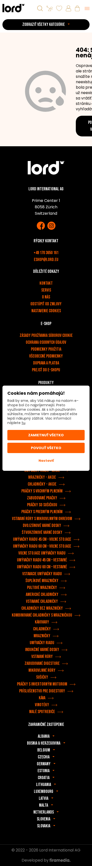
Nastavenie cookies (46, 310)
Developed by (36, 860)
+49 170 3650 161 (46, 252)
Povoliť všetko (46, 447)
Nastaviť (46, 460)
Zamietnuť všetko (46, 435)
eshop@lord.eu (46, 259)
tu (23, 422)
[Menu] (87, 8)
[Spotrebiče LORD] (13, 8)
